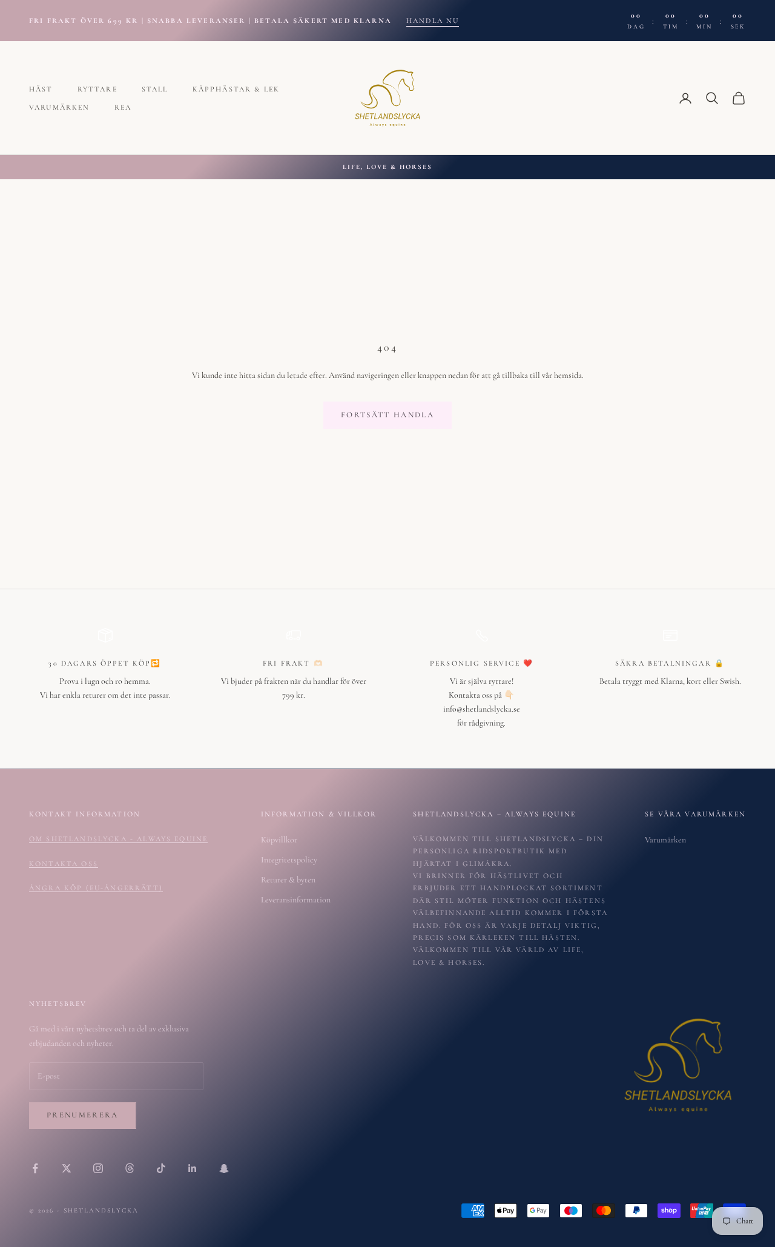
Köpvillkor (279, 840)
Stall (155, 89)
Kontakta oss (63, 863)
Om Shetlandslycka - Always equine (118, 839)
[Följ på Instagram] (98, 1168)
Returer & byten (288, 880)
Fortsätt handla (387, 415)
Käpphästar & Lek (236, 89)
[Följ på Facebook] (35, 1168)
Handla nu (432, 20)
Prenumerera (83, 1115)
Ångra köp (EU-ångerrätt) (96, 888)
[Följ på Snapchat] (224, 1168)
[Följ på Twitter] (67, 1168)
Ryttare (97, 89)
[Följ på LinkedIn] (192, 1168)
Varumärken (59, 107)
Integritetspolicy (289, 860)
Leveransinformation (296, 900)
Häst (41, 89)
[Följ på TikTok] (161, 1168)
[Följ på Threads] (130, 1168)
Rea (122, 107)
